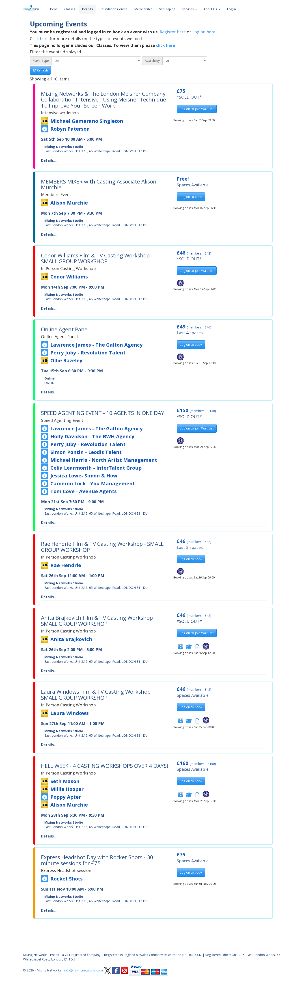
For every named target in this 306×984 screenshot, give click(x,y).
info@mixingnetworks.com (83, 970)
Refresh (42, 70)
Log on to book (191, 196)
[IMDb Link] (44, 121)
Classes (69, 9)
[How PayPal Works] (148, 970)
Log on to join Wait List (197, 109)
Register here (173, 32)
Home (53, 9)
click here (165, 45)
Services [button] (188, 9)
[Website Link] (44, 128)
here (44, 38)
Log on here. (204, 32)
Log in (231, 9)
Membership (143, 9)
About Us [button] (211, 9)
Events (87, 9)
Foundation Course (113, 9)
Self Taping (167, 9)
